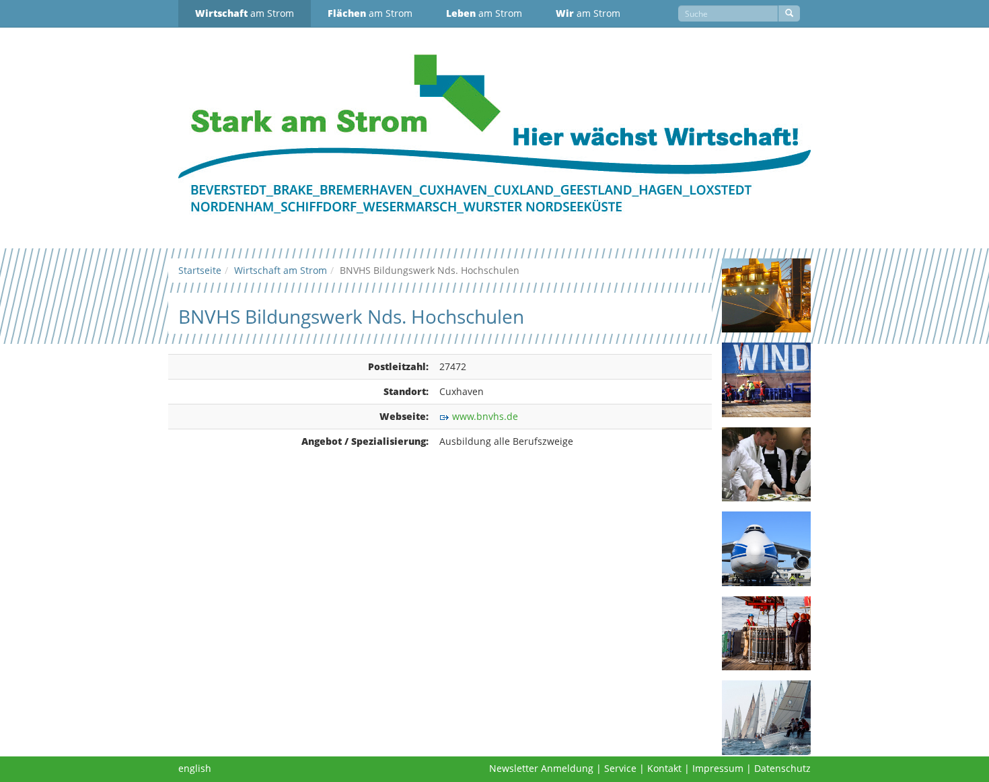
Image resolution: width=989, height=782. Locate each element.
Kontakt (664, 768)
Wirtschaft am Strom (280, 270)
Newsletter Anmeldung (541, 768)
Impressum (717, 768)
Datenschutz (782, 768)
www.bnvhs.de (485, 416)
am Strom (244, 13)
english (194, 768)
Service (620, 768)
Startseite (199, 270)
